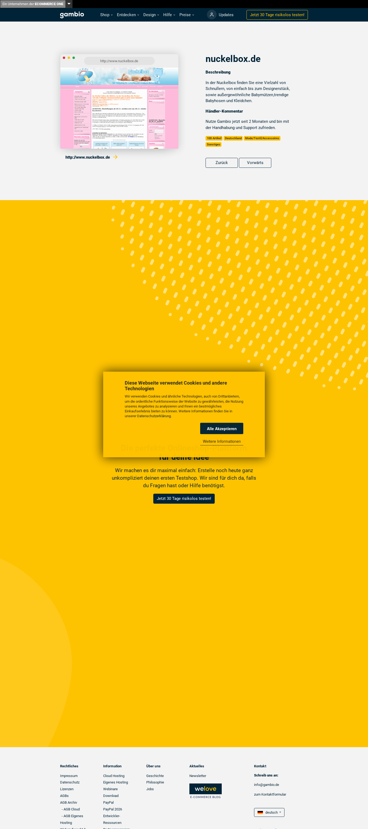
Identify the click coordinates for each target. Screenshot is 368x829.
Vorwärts (255, 162)
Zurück (222, 162)
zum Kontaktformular (270, 794)
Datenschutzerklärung (154, 416)
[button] (106, 15)
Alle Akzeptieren (222, 428)
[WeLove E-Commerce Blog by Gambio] (205, 791)
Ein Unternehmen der (32, 4)
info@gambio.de (266, 785)
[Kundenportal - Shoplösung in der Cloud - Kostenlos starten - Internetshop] (212, 14)
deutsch (271, 812)
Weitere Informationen (222, 441)
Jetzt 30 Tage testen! (277, 14)
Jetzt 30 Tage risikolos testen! (184, 498)
